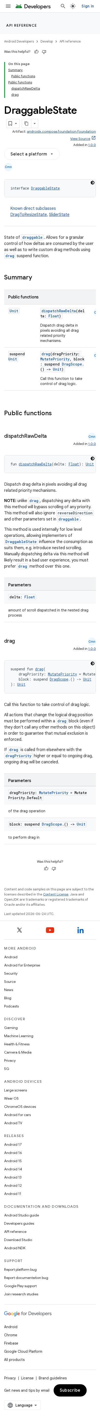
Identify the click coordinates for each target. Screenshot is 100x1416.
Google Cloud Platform (23, 1351)
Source (10, 981)
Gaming (11, 1027)
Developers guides (19, 1223)
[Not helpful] (44, 52)
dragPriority (18, 755)
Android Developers (19, 41)
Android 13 (13, 1177)
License (27, 1378)
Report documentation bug (26, 1277)
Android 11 (12, 1193)
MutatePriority (54, 359)
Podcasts (11, 1006)
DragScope (72, 364)
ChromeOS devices (20, 1106)
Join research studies (21, 1294)
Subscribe (70, 1390)
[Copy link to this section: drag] (20, 641)
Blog (7, 998)
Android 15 (13, 1161)
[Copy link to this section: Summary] (37, 278)
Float (53, 316)
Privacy (10, 1060)
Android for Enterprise (22, 965)
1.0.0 (92, 145)
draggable (32, 237)
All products (14, 1359)
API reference (21, 25)
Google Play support (20, 1286)
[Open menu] (8, 6)
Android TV (13, 1123)
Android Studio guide (21, 1215)
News (8, 989)
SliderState (59, 214)
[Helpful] (36, 52)
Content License (55, 894)
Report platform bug (20, 1269)
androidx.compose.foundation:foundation (61, 131)
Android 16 (13, 1152)
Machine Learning (18, 1036)
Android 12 (13, 1185)
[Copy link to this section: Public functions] (58, 414)
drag (9, 255)
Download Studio (18, 1239)
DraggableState (45, 188)
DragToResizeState (28, 214)
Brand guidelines (53, 1378)
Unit (13, 310)
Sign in (88, 6)
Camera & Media (18, 1052)
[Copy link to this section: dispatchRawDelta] (52, 436)
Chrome (10, 1335)
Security (10, 973)
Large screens (15, 1090)
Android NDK (14, 1248)
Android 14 (13, 1169)
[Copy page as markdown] (26, 123)
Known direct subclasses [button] (39, 211)
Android (10, 957)
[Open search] (63, 6)
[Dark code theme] (92, 183)
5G (6, 1068)
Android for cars (17, 1114)
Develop (47, 41)
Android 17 (13, 1144)
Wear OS (11, 1098)
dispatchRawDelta (59, 310)
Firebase (11, 1343)
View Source (80, 139)
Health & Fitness (16, 1044)
